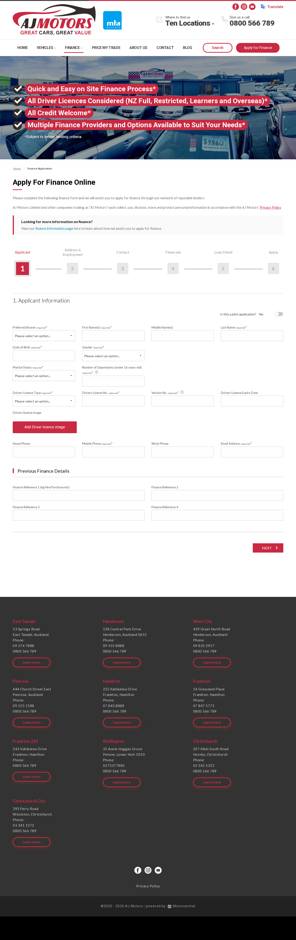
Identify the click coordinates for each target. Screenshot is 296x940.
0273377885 (114, 765)
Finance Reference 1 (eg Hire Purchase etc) (41, 487)
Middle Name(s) (162, 327)
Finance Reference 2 (164, 487)
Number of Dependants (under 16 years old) (112, 370)
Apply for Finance (258, 47)
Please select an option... (33, 336)
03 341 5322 (204, 765)
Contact (165, 47)
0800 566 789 (252, 23)
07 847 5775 (204, 706)
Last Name (234, 327)
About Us (138, 47)
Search (217, 47)
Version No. (165, 393)
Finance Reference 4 (164, 507)
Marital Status (28, 367)
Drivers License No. (101, 393)
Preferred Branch (30, 327)
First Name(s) (97, 327)
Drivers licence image (27, 412)
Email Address (236, 443)
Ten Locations (187, 23)
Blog (187, 47)
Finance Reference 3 (26, 507)
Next (267, 548)
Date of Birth (27, 347)
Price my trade (106, 47)
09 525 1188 (23, 706)
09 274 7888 (23, 646)
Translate (275, 7)
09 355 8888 (113, 646)
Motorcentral (184, 906)
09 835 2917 (204, 646)
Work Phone (159, 443)
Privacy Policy (270, 207)
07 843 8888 (113, 706)
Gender (93, 347)
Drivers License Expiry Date (239, 393)
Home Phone (21, 443)
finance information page (54, 228)
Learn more (31, 662)
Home (22, 47)
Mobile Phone (97, 443)
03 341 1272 (23, 825)
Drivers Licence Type (32, 393)
